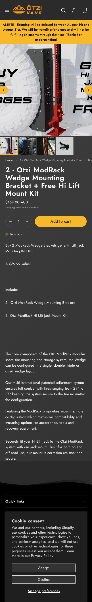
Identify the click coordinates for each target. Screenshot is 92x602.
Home (9, 160)
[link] (74, 10)
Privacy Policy (42, 555)
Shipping (10, 207)
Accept (43, 567)
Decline (44, 579)
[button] (7, 10)
